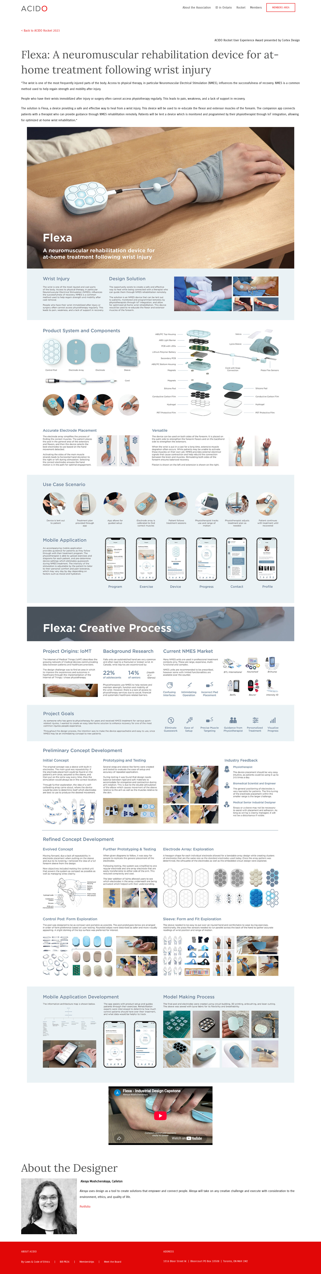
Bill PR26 (64, 1261)
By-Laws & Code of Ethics (35, 1261)
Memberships (87, 1261)
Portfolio (85, 1206)
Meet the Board (112, 1261)
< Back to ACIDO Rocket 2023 (41, 30)
